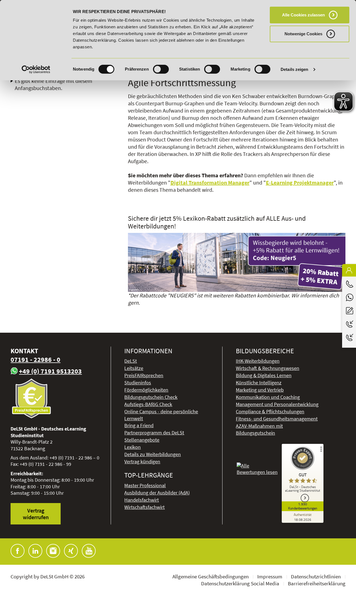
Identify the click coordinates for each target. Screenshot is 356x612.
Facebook (17, 551)
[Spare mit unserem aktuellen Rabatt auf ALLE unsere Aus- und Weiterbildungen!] (236, 262)
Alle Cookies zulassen (303, 15)
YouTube (89, 551)
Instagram (53, 551)
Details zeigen (294, 69)
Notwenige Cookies (303, 33)
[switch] (161, 69)
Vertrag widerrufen (36, 513)
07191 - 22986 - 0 (35, 359)
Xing (71, 551)
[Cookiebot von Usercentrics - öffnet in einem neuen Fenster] (36, 69)
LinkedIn (35, 551)
